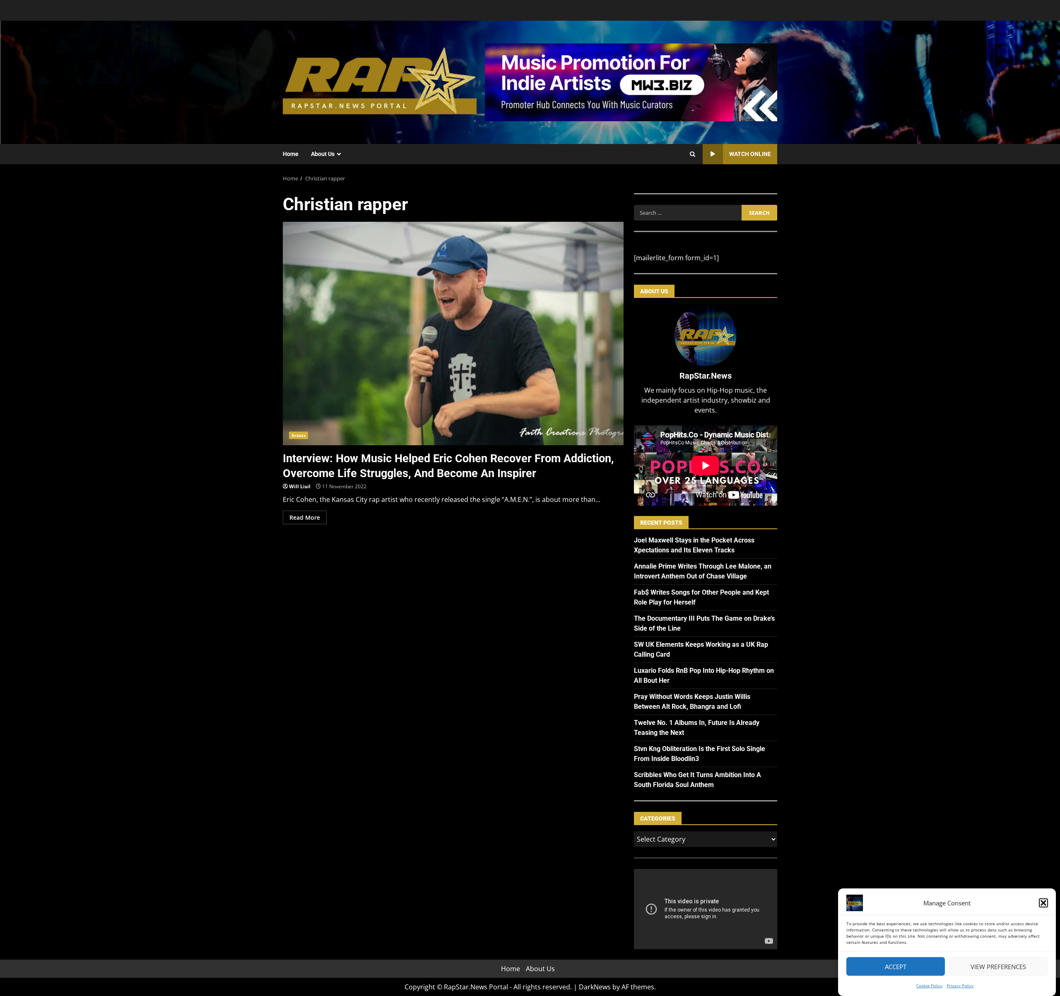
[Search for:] (687, 213)
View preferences (998, 966)
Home (291, 154)
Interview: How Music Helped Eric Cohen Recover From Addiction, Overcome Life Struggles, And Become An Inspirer (453, 333)
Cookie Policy (929, 986)
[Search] (692, 154)
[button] (1043, 903)
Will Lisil (300, 486)
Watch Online (750, 154)
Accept (895, 966)
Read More (304, 517)
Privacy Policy (960, 986)
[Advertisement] (631, 81)
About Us (323, 154)
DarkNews (595, 986)
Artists (299, 435)
